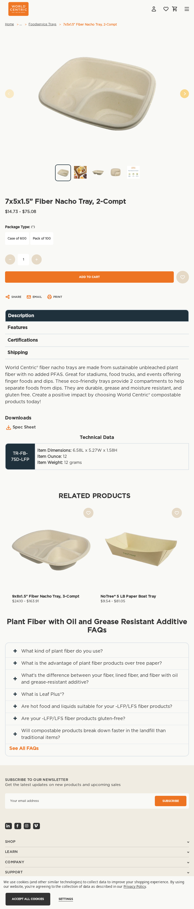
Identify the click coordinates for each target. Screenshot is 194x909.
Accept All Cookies (28, 899)
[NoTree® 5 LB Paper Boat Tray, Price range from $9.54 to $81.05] (141, 548)
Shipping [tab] (18, 352)
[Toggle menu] (183, 9)
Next (184, 93)
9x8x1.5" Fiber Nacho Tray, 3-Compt (46, 596)
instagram (27, 826)
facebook (17, 826)
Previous (9, 93)
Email (37, 297)
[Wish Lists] (166, 9)
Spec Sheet (24, 427)
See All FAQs (24, 748)
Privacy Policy (135, 886)
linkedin (8, 826)
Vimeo (36, 826)
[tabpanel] (97, 171)
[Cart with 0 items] (175, 9)
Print (57, 297)
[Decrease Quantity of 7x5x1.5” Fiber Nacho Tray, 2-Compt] (10, 259)
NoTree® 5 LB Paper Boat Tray (128, 596)
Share (16, 297)
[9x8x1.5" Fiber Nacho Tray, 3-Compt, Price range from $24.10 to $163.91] (53, 548)
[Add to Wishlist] (182, 277)
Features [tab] (18, 327)
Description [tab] (21, 316)
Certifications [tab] (23, 340)
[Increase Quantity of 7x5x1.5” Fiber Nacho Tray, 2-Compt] (37, 259)
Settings (66, 899)
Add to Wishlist (88, 513)
